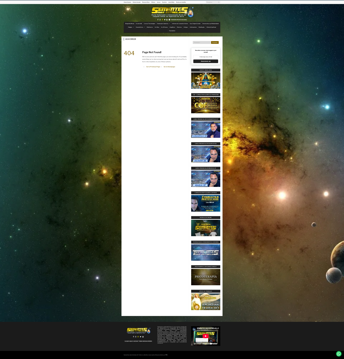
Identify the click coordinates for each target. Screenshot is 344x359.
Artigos (186, 27)
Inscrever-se (206, 61)
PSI (166, 355)
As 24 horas (164, 27)
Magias (130, 27)
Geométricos (139, 27)
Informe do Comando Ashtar (180, 23)
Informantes (193, 27)
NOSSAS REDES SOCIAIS (179, 19)
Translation (172, 30)
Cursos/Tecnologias (149, 23)
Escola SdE (139, 23)
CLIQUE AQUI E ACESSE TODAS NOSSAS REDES (138, 341)
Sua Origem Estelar (195, 23)
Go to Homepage (169, 67)
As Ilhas (157, 27)
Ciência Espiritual (211, 27)
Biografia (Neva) (129, 23)
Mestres (179, 27)
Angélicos (172, 27)
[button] (338, 353)
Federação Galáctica (162, 23)
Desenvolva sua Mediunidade (210, 23)
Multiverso (150, 27)
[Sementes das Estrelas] (172, 12)
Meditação (202, 27)
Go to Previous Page (153, 67)
